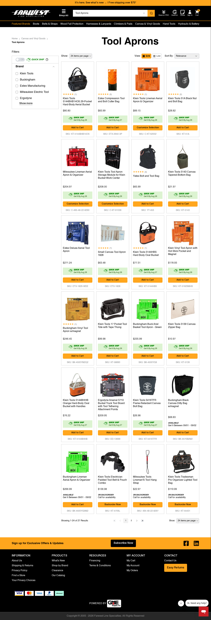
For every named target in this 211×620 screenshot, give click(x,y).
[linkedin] (196, 543)
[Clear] (144, 13)
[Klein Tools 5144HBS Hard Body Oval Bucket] (147, 232)
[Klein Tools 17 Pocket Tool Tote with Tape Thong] (112, 308)
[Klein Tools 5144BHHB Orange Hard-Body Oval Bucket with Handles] (77, 384)
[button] (47, 59)
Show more (25, 103)
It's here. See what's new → (91, 3)
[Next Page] (137, 520)
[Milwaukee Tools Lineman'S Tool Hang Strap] (147, 461)
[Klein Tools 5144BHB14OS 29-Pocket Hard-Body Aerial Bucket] (77, 78)
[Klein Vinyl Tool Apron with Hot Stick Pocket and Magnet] (183, 232)
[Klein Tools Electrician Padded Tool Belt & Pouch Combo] (112, 461)
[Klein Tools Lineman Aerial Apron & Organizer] (147, 78)
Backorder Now (113, 505)
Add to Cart (77, 128)
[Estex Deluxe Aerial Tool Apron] (77, 232)
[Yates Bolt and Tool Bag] (147, 156)
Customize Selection (148, 128)
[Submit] (151, 13)
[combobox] (114, 13)
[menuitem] (163, 15)
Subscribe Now (123, 543)
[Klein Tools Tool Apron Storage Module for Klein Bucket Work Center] (112, 156)
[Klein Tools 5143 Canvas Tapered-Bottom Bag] (183, 156)
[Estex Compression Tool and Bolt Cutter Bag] (112, 78)
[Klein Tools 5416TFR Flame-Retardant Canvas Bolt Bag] (147, 384)
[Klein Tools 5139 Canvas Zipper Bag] (183, 308)
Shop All (63, 13)
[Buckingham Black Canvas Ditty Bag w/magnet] (183, 384)
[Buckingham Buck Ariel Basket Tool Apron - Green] (147, 308)
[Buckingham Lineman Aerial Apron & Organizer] (77, 461)
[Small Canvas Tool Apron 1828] (112, 232)
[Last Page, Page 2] (142, 521)
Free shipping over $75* (122, 3)
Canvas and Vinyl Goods (33, 39)
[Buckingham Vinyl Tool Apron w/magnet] (77, 308)
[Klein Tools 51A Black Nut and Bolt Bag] (183, 78)
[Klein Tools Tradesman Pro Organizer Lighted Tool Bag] (183, 461)
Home (15, 39)
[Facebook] (186, 543)
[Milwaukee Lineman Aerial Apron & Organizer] (77, 156)
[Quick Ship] (20, 59)
